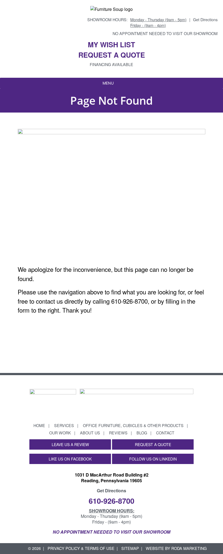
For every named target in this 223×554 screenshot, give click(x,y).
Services (64, 425)
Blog (142, 432)
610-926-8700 (111, 500)
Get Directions (205, 19)
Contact (165, 432)
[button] (108, 83)
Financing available (111, 64)
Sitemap (130, 548)
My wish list (111, 44)
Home (39, 425)
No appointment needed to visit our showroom (165, 33)
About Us (90, 432)
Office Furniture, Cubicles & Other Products (133, 425)
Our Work (60, 432)
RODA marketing (189, 548)
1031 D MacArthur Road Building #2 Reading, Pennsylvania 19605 (111, 478)
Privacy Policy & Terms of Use (81, 548)
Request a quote (111, 55)
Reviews (118, 432)
